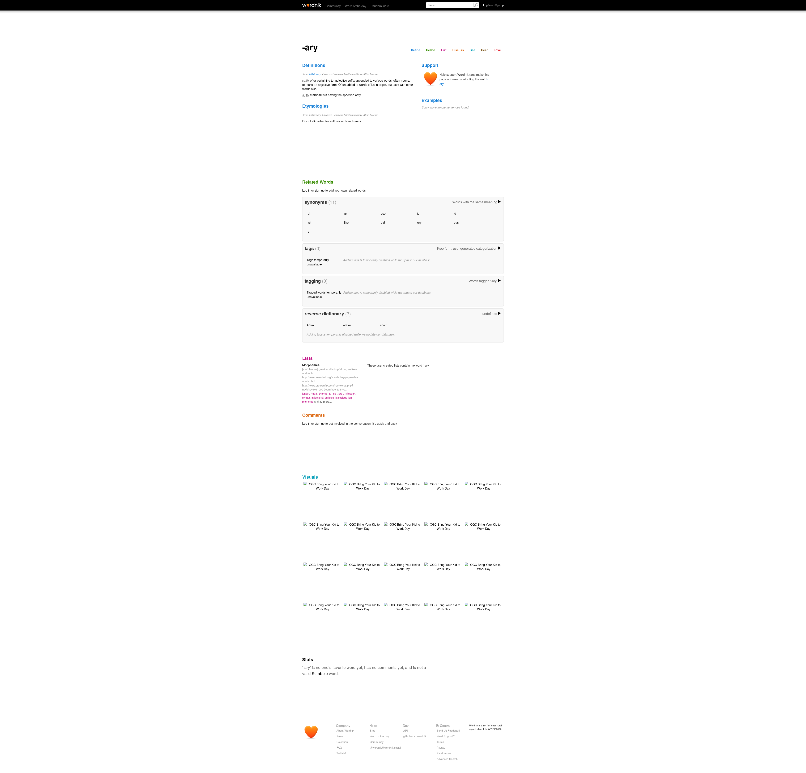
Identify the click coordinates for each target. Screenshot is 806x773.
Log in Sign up (493, 5)
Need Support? (446, 736)
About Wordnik (345, 731)
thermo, (324, 394)
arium (383, 325)
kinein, (306, 394)
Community (333, 6)
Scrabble (320, 673)
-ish (309, 222)
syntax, (306, 398)
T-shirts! (341, 753)
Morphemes (310, 365)
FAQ (339, 747)
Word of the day (355, 6)
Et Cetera (443, 725)
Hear (484, 50)
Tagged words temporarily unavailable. (324, 294)
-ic (417, 213)
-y (308, 231)
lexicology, (341, 398)
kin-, (350, 398)
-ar (345, 213)
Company (343, 725)
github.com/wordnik (414, 736)
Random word (379, 6)
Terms (440, 742)
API (405, 731)
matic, (315, 394)
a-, (331, 394)
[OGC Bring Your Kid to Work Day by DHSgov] (322, 485)
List (443, 50)
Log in (306, 190)
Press (339, 736)
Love (497, 50)
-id (454, 213)
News (373, 725)
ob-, (336, 394)
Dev (406, 725)
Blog (372, 731)
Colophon (342, 742)
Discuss (458, 50)
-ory (418, 222)
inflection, (350, 394)
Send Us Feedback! (448, 731)
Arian (310, 325)
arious (347, 325)
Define (415, 50)
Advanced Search (447, 759)
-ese (383, 213)
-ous (456, 222)
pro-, (342, 394)
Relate (430, 50)
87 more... (325, 401)
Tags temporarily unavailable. (318, 261)
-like (346, 222)
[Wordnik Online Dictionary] (311, 5)
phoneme (308, 401)
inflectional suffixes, (323, 398)
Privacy (441, 747)
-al (308, 213)
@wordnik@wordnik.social (385, 747)
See (472, 50)
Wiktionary (315, 74)
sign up (319, 190)
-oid (382, 222)
